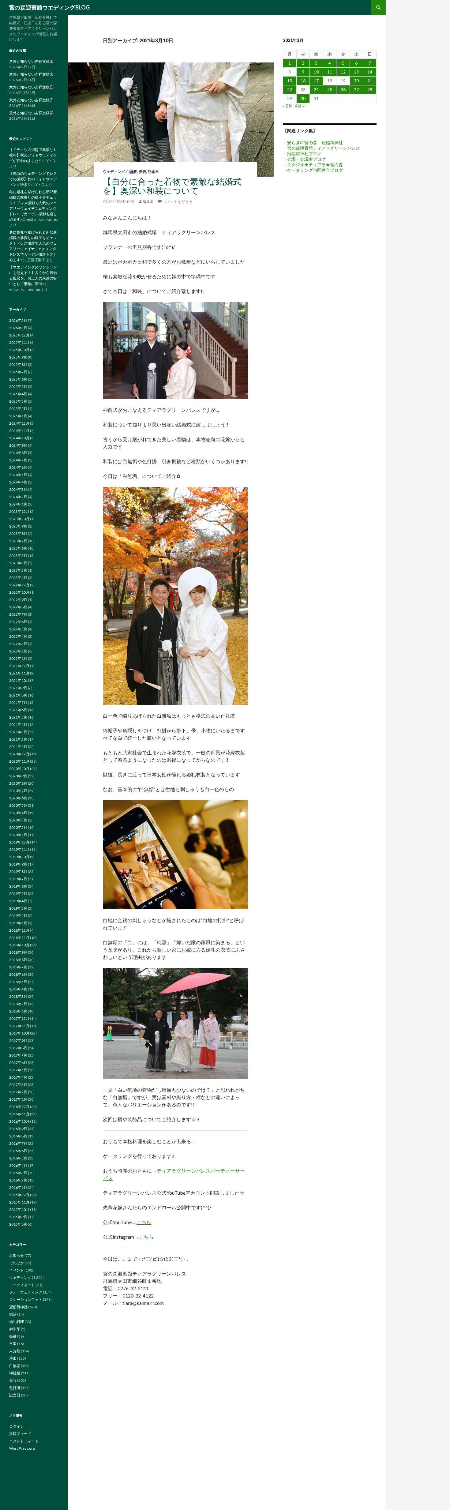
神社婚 (14, 1373)
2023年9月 (18, 526)
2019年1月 (18, 923)
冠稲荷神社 (18, 1307)
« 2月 (287, 105)
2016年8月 (18, 1136)
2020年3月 (18, 820)
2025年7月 (18, 372)
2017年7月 (18, 1055)
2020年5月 (18, 805)
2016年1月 (18, 1187)
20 (356, 80)
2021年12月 (19, 665)
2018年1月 (18, 1011)
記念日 (153, 171)
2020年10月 (19, 768)
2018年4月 (18, 989)
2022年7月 (18, 614)
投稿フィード (20, 1433)
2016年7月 (18, 1143)
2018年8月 (18, 959)
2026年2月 (18, 320)
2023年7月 (18, 541)
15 (289, 80)
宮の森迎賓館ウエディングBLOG (49, 7)
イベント (16, 1270)
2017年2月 (18, 1092)
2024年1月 (18, 504)
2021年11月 (19, 673)
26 (343, 89)
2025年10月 (19, 349)
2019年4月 (18, 901)
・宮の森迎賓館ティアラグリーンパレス (321, 148)
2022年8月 (18, 607)
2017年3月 (18, 1084)
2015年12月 (19, 1195)
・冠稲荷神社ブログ (302, 153)
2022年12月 (19, 585)
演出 (13, 1358)
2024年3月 (18, 489)
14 (369, 71)
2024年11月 (19, 430)
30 (303, 98)
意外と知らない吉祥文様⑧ (31, 61)
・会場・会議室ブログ (304, 159)
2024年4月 (18, 482)
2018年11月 (19, 937)
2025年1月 (18, 416)
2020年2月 (18, 827)
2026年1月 (18, 327)
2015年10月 (19, 1209)
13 (356, 71)
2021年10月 (19, 680)
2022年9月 (18, 599)
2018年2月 (18, 1003)
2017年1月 (18, 1099)
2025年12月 (19, 335)
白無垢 (131, 171)
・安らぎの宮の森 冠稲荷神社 (313, 142)
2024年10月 (19, 438)
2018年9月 (18, 952)
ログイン (16, 1426)
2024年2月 (18, 496)
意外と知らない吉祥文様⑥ (31, 87)
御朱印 (14, 1329)
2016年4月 (18, 1165)
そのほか (16, 1262)
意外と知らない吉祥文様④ (31, 113)
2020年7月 (18, 790)
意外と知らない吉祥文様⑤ (31, 100)
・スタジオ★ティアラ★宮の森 (313, 164)
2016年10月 (19, 1121)
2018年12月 (19, 930)
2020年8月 (18, 783)
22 (289, 89)
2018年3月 (18, 996)
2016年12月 (19, 1106)
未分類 (14, 1351)
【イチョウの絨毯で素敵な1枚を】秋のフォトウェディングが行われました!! (33, 155)
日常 (13, 1343)
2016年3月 (18, 1172)
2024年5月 (18, 474)
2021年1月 (18, 746)
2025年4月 (18, 394)
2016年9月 (18, 1128)
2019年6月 (18, 886)
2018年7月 (18, 967)
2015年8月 (18, 1224)
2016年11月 (19, 1114)
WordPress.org (22, 1448)
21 (369, 80)
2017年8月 (18, 1048)
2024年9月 (18, 445)
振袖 (13, 1336)
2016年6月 (18, 1150)
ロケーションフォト (25, 1299)
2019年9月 (18, 864)
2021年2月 (18, 739)
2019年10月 (19, 857)
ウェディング (114, 171)
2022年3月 (18, 643)
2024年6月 (18, 467)
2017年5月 (18, 1070)
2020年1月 (18, 834)
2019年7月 (18, 879)
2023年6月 (18, 548)
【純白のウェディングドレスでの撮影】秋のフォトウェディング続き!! (33, 179)
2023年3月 (18, 563)
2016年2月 (18, 1180)
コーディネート (22, 1285)
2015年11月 (19, 1202)
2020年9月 (18, 776)
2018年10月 (19, 945)
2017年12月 (19, 1018)
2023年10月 (19, 518)
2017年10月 (19, 1033)
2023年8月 (18, 533)
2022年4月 (18, 636)
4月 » (300, 105)
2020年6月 (18, 798)
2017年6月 (18, 1062)
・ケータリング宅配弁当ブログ (313, 170)
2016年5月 (18, 1158)
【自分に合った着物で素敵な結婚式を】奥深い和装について (172, 186)
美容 (142, 171)
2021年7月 (18, 702)
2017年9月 (18, 1040)
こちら (144, 1222)
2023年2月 (18, 570)
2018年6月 (18, 974)
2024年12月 (19, 423)
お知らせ (16, 1255)
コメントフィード (24, 1441)
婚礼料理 (16, 1321)
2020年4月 (18, 812)
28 (369, 89)
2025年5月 (18, 386)
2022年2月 (18, 651)
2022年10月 (19, 592)
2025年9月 (18, 357)
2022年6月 (18, 621)
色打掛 (14, 1387)
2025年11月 (19, 342)
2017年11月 (19, 1026)
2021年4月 (18, 724)
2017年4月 (18, 1077)
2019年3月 (18, 908)
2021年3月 (18, 732)
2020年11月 (19, 761)
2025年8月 (18, 364)
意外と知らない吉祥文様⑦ (31, 74)
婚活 (13, 1314)
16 (303, 80)
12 (343, 71)
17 (316, 80)
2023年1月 (18, 577)
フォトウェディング (25, 1292)
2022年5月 (18, 629)
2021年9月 (18, 688)
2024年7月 (18, 460)
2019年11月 (19, 849)
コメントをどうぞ (177, 201)
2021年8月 (18, 695)
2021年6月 (18, 710)
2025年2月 (18, 408)
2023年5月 (18, 555)
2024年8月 (18, 452)
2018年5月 (18, 981)
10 (316, 71)
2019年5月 (18, 893)
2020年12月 (19, 754)
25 (329, 89)
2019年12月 (19, 842)
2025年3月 (18, 401)
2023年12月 (19, 511)
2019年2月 (18, 915)
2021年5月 (18, 717)
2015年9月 (18, 1217)
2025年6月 (18, 379)
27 (356, 89)
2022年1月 (18, 658)
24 (316, 89)
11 (329, 71)
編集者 (148, 201)
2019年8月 (18, 871)
